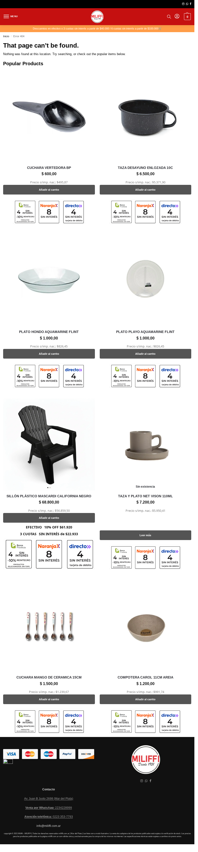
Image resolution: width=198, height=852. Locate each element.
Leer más (145, 535)
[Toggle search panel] (169, 16)
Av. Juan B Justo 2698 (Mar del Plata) (48, 798)
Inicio (6, 36)
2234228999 (48, 807)
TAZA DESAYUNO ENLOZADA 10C (145, 168)
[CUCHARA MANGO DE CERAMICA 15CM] (49, 626)
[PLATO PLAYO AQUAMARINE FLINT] (145, 280)
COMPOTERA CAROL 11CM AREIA (145, 677)
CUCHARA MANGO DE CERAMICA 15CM (49, 677)
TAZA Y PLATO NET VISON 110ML (145, 496)
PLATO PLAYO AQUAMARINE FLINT (145, 332)
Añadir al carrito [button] (49, 189)
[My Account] (177, 16)
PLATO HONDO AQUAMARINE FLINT (49, 332)
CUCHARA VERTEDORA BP (49, 168)
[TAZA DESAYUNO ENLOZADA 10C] (145, 116)
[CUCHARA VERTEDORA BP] (49, 116)
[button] (187, 16)
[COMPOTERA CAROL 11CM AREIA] (145, 626)
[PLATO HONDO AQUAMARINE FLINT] (49, 280)
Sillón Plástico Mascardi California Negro (49, 496)
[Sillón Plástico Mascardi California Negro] (49, 445)
